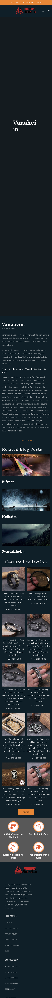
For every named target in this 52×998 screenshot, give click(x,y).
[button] (3, 11)
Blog (7, 951)
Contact (8, 923)
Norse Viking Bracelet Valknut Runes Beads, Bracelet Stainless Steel (38, 596)
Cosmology (10, 989)
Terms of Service (12, 945)
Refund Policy (11, 940)
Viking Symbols (11, 978)
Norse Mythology (12, 967)
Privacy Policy (11, 934)
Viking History (11, 972)
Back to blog (27, 440)
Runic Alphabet (11, 983)
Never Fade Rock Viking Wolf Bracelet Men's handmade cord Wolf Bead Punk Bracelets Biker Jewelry (13, 599)
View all (26, 812)
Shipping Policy (11, 928)
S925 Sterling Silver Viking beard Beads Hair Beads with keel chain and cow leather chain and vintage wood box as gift (13, 794)
